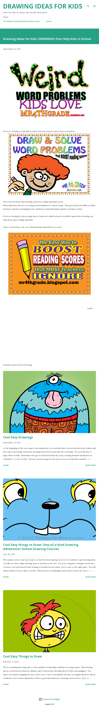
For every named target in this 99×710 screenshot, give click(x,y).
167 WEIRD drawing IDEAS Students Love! (21, 21)
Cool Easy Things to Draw (22, 656)
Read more (90, 465)
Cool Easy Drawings (18, 437)
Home (49, 21)
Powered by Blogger (51, 699)
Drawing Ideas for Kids (42, 6)
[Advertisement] (49, 337)
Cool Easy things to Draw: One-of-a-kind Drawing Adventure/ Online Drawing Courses (40, 546)
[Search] (88, 4)
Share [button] (90, 308)
